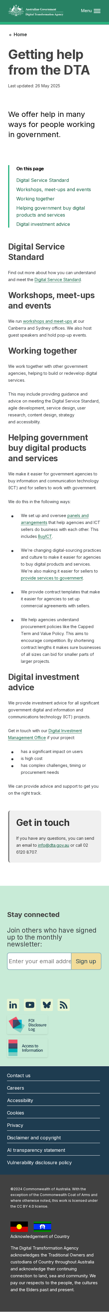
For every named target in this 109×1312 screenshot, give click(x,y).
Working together (35, 199)
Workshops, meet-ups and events (53, 189)
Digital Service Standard (42, 180)
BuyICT (45, 536)
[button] (13, 1005)
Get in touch (43, 822)
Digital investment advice (43, 224)
